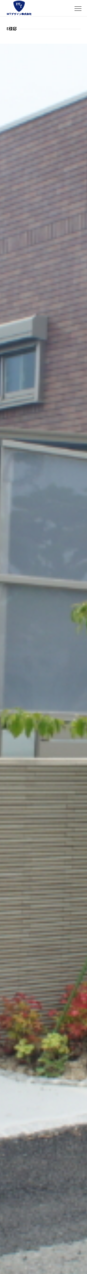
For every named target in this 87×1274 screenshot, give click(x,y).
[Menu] (74, 8)
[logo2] (36, 8)
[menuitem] (74, 8)
